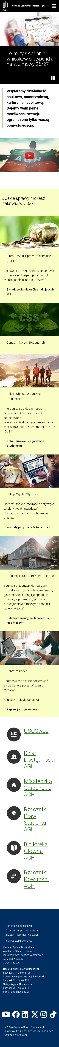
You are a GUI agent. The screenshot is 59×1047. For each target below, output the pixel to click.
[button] (54, 6)
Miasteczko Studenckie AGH (38, 788)
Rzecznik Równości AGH (36, 879)
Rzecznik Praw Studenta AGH (35, 819)
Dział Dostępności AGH (39, 760)
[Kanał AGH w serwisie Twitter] (35, 1014)
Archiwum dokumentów (19, 941)
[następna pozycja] (56, 32)
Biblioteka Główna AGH (36, 851)
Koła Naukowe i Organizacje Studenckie (25, 443)
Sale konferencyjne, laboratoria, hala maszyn (28, 620)
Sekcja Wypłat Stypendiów (24, 494)
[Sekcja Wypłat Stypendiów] (29, 471)
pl (44, 6)
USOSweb (36, 731)
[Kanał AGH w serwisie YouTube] (6, 1014)
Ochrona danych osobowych (22, 930)
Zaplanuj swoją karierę (22, 709)
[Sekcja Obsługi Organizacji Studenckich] (29, 370)
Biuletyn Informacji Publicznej (22, 934)
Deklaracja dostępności (19, 925)
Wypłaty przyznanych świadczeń (28, 527)
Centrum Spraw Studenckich (25, 6)
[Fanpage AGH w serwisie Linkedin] (25, 1014)
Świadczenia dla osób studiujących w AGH (30, 292)
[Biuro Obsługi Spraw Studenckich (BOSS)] (29, 232)
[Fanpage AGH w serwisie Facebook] (16, 1014)
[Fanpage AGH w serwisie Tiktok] (53, 1014)
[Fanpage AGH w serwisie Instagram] (44, 1014)
